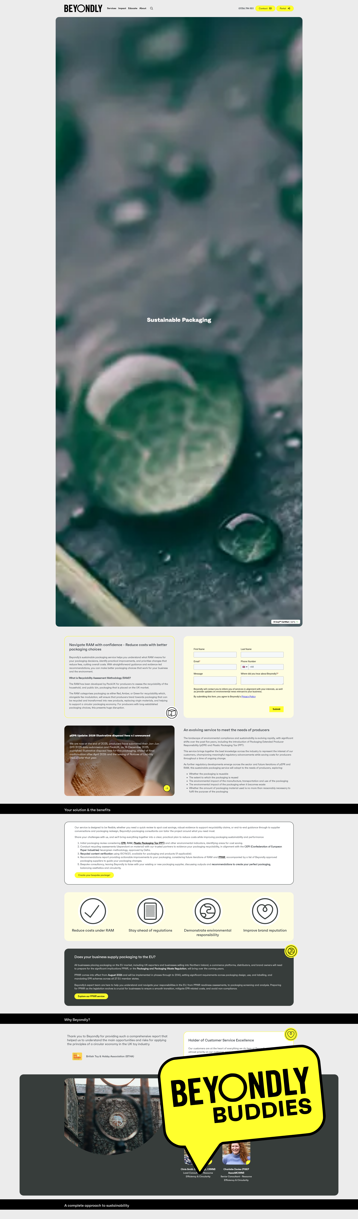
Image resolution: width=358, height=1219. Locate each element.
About (142, 8)
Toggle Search (151, 8)
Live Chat (242, 1103)
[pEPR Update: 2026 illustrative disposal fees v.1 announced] (119, 761)
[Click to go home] (83, 8)
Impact (122, 8)
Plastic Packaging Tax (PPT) (149, 843)
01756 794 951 (246, 8)
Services (111, 8)
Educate (132, 8)
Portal (283, 8)
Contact (263, 8)
